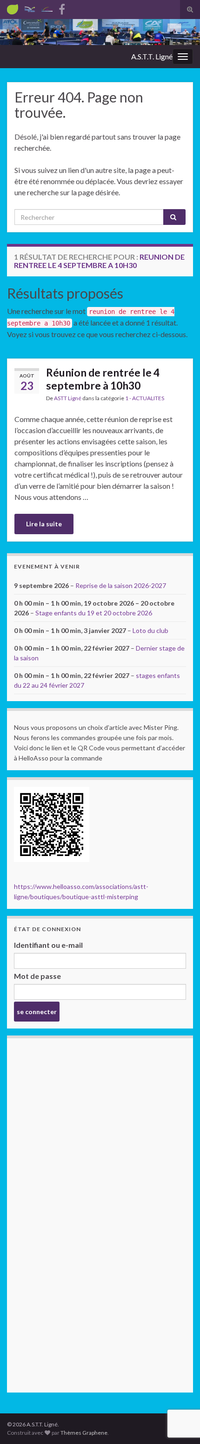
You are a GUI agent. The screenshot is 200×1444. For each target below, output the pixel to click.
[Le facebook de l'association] (62, 7)
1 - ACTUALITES (144, 398)
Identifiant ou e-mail (48, 944)
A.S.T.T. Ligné (152, 56)
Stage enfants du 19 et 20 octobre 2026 (93, 613)
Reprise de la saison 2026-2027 (120, 585)
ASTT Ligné (67, 398)
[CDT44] (29, 7)
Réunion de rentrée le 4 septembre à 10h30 (103, 379)
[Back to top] (179, 1388)
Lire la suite (44, 524)
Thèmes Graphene (83, 1432)
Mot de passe (37, 975)
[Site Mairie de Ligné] (12, 7)
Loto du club (150, 630)
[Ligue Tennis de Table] (47, 7)
